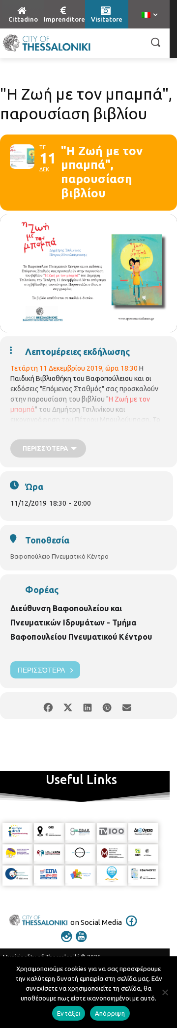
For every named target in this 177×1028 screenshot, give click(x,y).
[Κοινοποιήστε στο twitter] (67, 705)
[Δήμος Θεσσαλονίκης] (46, 43)
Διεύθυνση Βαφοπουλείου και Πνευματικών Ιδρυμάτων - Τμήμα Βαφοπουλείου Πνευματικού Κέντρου (81, 622)
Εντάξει (68, 1013)
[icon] (131, 927)
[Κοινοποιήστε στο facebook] (48, 705)
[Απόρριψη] (165, 992)
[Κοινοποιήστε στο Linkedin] (87, 705)
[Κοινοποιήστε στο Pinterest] (107, 705)
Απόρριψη (110, 1013)
